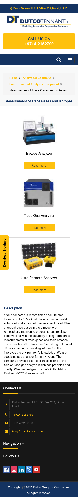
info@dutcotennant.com (28, 431)
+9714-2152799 (39, 43)
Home (13, 77)
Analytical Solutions (37, 77)
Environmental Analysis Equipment (34, 84)
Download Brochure (4, 252)
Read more (39, 165)
